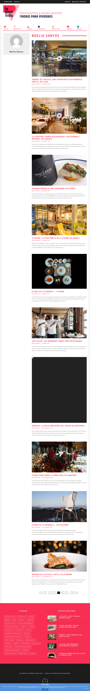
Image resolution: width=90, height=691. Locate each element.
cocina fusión (10, 623)
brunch (7, 619)
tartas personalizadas (23, 646)
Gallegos (27, 633)
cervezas (30, 619)
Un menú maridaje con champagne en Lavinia (53, 188)
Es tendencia (41, 29)
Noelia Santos (36, 84)
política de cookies (40, 687)
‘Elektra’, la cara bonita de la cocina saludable (56, 238)
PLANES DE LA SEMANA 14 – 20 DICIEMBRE (50, 525)
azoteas (31, 616)
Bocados (69, 29)
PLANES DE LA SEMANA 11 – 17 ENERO (48, 291)
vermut (32, 653)
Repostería (25, 643)
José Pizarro (9, 640)
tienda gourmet (10, 653)
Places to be (17, 29)
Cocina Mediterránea (25, 623)
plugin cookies (86, 688)
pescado (8, 643)
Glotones (79, 29)
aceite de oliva (10, 616)
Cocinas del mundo (11, 626)
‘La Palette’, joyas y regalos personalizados (69, 617)
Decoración (9, 629)
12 (72, 592)
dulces (28, 629)
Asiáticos (22, 616)
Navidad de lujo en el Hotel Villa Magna (52, 574)
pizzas (16, 643)
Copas (23, 626)
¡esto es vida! (56, 29)
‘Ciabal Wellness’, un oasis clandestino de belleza (69, 626)
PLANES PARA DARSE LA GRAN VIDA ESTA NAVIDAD (54, 475)
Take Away (8, 646)
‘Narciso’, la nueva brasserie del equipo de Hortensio (58, 426)
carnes (21, 619)
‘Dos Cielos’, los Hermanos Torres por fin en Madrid (57, 341)
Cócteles (31, 626)
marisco (20, 640)
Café (14, 619)
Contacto (17, 1)
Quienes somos (8, 1)
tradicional (23, 653)
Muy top (6, 29)
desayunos (19, 629)
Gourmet (29, 29)
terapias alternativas (12, 650)
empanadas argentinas (12, 633)
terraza (26, 650)
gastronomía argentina (13, 636)
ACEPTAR (45, 689)
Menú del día (30, 640)
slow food (35, 643)
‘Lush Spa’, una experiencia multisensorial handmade (69, 645)
